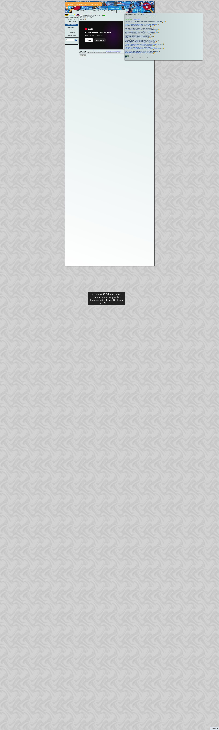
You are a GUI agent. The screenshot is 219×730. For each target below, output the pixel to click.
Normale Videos (71, 19)
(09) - (145, 57)
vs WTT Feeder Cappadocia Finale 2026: (139, 25)
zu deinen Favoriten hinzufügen (113, 51)
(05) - (136, 57)
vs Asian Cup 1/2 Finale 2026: (141, 32)
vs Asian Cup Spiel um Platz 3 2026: (143, 44)
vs (93, 15)
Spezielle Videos (71, 21)
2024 (93, 16)
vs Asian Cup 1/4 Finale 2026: (143, 48)
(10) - (147, 57)
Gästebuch (72, 32)
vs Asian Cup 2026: (140, 24)
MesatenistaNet (88, 17)
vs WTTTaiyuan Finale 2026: (137, 26)
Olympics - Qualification (85, 16)
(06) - (138, 57)
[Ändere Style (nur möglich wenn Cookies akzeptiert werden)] (66, 11)
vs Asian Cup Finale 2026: (141, 51)
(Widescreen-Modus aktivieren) (149, 14)
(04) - (133, 57)
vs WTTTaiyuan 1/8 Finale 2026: (139, 33)
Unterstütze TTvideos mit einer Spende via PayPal (83, 4)
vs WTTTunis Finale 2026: (139, 52)
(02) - (129, 57)
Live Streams (71, 30)
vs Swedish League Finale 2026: (144, 21)
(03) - (131, 57)
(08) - (142, 57)
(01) (126, 57)
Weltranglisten (72, 35)
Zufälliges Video (71, 27)
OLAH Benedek (86, 15)
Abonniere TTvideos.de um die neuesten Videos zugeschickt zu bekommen (140, 17)
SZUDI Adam (97, 15)
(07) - (140, 57)
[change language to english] (77, 15)
